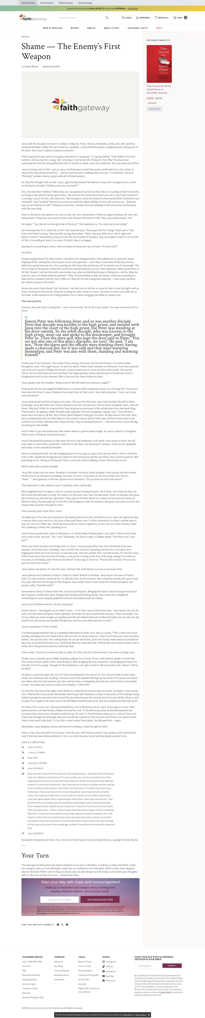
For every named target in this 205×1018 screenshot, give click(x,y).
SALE (159, 28)
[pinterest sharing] (67, 925)
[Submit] (107, 17)
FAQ (24, 970)
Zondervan (59, 979)
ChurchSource (46, 2)
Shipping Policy (29, 979)
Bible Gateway (66, 2)
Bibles (91, 28)
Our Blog (58, 966)
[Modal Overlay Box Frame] (80, 897)
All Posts (25, 36)
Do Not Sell (83, 979)
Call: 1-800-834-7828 (32, 961)
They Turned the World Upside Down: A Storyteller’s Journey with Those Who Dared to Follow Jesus (159, 92)
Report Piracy (84, 961)
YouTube (110, 976)
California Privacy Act (88, 975)
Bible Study (111, 28)
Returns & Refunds (31, 975)
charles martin (31, 66)
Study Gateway (85, 2)
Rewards (26, 992)
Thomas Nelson (61, 970)
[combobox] (84, 17)
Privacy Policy (165, 992)
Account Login (29, 984)
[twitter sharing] (62, 925)
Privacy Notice (85, 970)
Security (82, 984)
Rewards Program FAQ (33, 997)
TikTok (109, 966)
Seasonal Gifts (138, 28)
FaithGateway (28, 2)
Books (75, 28)
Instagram (111, 961)
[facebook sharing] (58, 925)
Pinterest (110, 980)
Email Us (26, 966)
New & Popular (52, 28)
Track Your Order (30, 988)
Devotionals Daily (51, 66)
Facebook (110, 971)
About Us (58, 961)
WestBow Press (61, 975)
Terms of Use (84, 966)
